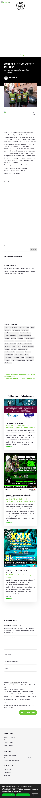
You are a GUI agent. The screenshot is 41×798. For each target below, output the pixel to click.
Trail (12, 360)
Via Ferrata (8, 363)
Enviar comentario (28, 712)
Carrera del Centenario (12, 268)
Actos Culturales (24, 327)
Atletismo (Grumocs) (19, 70)
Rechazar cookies (23, 795)
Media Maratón (22, 349)
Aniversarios (16, 330)
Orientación (19, 352)
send (26, 354)
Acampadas (13, 327)
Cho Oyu (20, 338)
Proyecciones (9, 354)
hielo (13, 346)
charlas (13, 338)
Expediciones (28, 344)
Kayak (18, 346)
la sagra (7, 349)
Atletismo (8, 333)
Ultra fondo (30, 360)
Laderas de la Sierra (28, 346)
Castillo (7, 338)
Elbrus (6, 344)
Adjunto (7, 683)
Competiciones (29, 338)
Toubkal (7, 360)
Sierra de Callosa (19, 357)
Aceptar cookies (8, 795)
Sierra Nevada (30, 357)
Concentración (9, 341)
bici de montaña (25, 333)
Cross (17, 341)
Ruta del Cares (19, 354)
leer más (9, 447)
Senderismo (8, 357)
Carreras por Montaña (24, 335)
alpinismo (8, 330)
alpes (32, 327)
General (32, 428)
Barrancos (16, 333)
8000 (6, 327)
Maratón (13, 349)
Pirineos (27, 352)
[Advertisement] (20, 32)
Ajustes (35, 795)
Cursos (29, 341)
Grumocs (7, 346)
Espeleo (20, 344)
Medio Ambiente (10, 352)
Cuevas (23, 341)
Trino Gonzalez (20, 360)
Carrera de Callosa (10, 335)
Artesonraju (25, 330)
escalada (13, 344)
